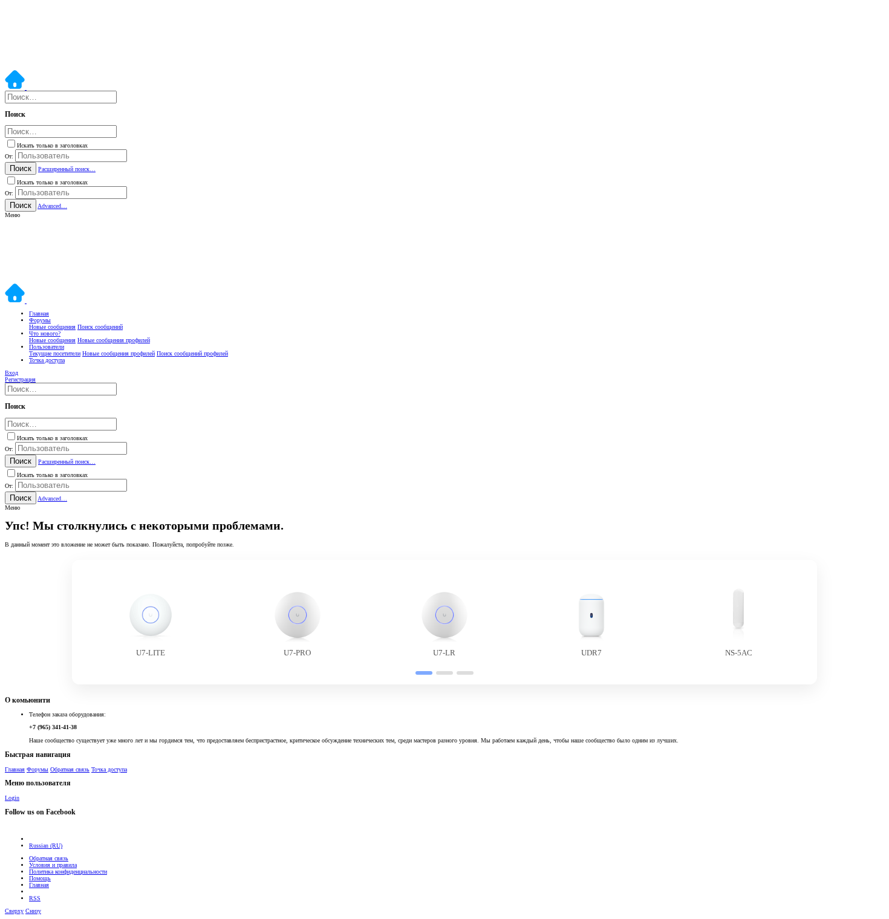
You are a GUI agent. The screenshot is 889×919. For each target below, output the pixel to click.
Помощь (40, 878)
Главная (15, 769)
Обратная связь (70, 769)
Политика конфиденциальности (68, 871)
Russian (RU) (45, 845)
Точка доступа (109, 769)
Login (12, 797)
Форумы (37, 769)
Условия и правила (53, 865)
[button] (12, 215)
